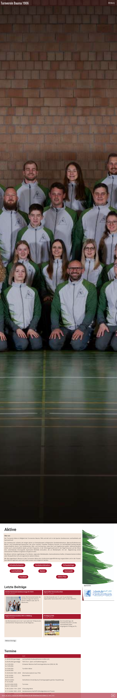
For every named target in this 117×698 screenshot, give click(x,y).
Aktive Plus (62, 577)
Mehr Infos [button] (51, 695)
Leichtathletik (16, 571)
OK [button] (113, 695)
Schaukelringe (68, 565)
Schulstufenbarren (16, 565)
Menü (112, 3)
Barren (42, 571)
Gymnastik (69, 571)
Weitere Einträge (10, 641)
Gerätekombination (42, 565)
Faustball (23, 577)
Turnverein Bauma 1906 (15, 3)
